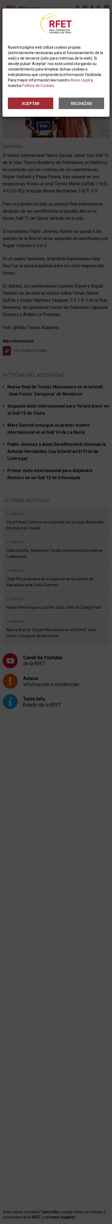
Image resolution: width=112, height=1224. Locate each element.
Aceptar (30, 103)
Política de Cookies (38, 85)
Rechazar (81, 103)
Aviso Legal (80, 80)
